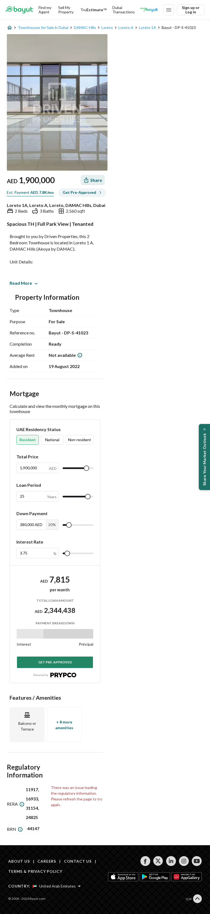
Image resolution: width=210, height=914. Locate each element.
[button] (204, 457)
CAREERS (46, 861)
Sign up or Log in (191, 9)
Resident (27, 439)
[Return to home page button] (19, 9)
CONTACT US (78, 861)
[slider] (86, 468)
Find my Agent (45, 9)
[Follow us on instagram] (184, 861)
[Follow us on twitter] (158, 861)
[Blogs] (149, 9)
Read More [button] (21, 283)
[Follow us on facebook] (145, 861)
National (52, 439)
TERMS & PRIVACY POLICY (35, 871)
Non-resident (79, 439)
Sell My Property (66, 9)
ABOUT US (19, 861)
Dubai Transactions (123, 9)
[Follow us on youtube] (197, 861)
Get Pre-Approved (55, 662)
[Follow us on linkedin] (171, 861)
